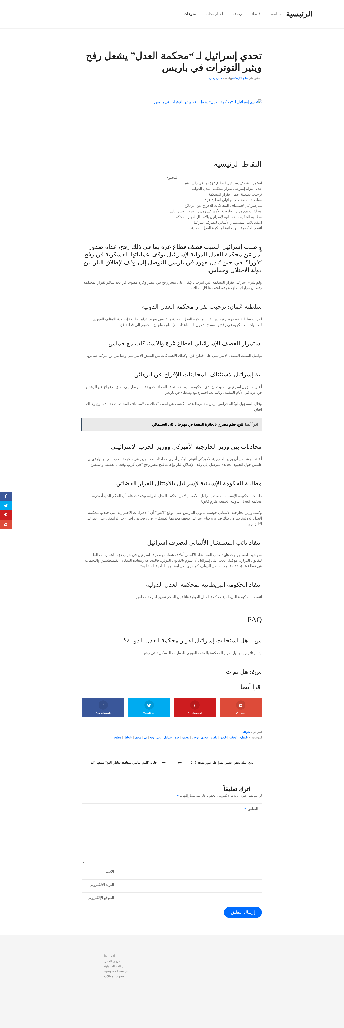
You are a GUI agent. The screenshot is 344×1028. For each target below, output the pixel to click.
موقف (138, 737)
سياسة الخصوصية (116, 971)
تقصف (185, 737)
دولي (158, 737)
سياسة (276, 14)
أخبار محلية (214, 14)
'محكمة (233, 737)
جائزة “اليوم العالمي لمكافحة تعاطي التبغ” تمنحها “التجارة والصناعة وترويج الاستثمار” (119, 762)
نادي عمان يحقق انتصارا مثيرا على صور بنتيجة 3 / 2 (222, 762)
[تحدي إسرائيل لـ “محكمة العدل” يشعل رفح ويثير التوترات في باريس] (208, 102)
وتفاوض (117, 737)
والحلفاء (128, 737)
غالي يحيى (215, 78)
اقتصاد (256, 14)
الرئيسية (299, 14)
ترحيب (195, 737)
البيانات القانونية (114, 966)
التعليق (254, 809)
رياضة (237, 14)
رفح (152, 737)
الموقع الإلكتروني (101, 898)
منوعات (190, 14)
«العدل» (244, 737)
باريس (223, 737)
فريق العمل (112, 961)
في (145, 737)
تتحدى (204, 737)
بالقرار (213, 737)
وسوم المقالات (114, 976)
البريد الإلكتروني (101, 885)
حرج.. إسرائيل (171, 737)
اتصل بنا (109, 956)
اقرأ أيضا (251, 687)
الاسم (109, 871)
